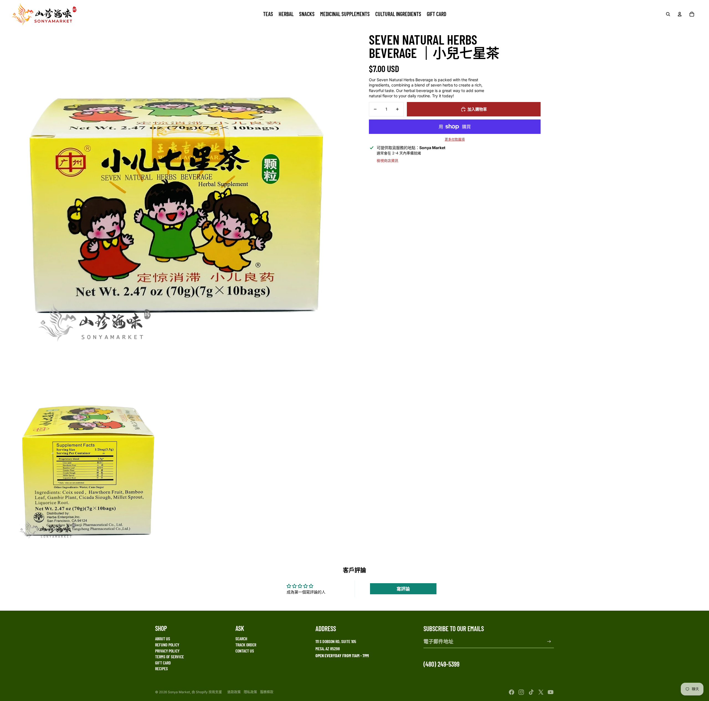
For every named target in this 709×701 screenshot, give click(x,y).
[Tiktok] (531, 692)
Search (241, 638)
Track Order (245, 644)
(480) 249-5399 (441, 664)
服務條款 (266, 692)
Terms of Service (169, 656)
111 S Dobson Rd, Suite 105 (335, 641)
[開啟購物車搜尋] (668, 14)
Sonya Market (179, 692)
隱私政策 (250, 692)
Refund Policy (167, 644)
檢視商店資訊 (387, 160)
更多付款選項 (455, 139)
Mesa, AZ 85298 (327, 648)
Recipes (161, 668)
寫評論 (403, 589)
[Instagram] (521, 692)
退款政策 (234, 692)
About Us (162, 638)
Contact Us (244, 650)
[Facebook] (511, 692)
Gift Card (163, 662)
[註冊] (549, 641)
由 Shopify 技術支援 (207, 692)
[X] (541, 692)
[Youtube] (550, 692)
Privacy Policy (167, 650)
